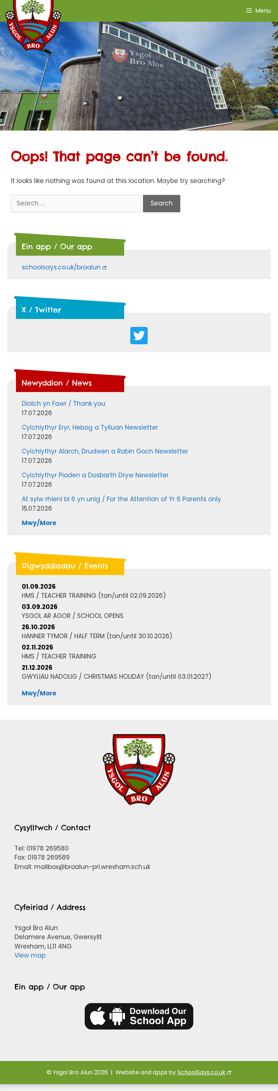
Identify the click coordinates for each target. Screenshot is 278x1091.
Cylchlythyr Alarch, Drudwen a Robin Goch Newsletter (105, 451)
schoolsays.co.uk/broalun (61, 267)
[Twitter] (139, 335)
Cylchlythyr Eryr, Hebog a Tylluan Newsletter (90, 427)
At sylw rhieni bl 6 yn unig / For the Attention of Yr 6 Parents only (121, 499)
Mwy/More (39, 523)
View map (30, 955)
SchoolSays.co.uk (201, 1072)
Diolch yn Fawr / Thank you (63, 403)
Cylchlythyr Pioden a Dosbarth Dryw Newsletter (95, 475)
